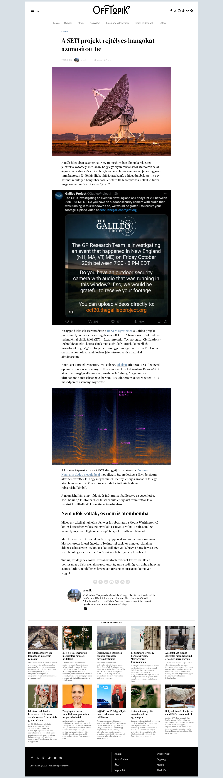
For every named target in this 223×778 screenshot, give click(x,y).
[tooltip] (171, 10)
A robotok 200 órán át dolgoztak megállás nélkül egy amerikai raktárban (178, 655)
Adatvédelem (121, 759)
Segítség (161, 759)
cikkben (122, 365)
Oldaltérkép (163, 753)
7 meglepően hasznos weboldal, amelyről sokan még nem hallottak (76, 714)
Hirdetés (161, 770)
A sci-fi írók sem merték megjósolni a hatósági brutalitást (75, 655)
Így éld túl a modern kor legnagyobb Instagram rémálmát (40, 655)
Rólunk (118, 753)
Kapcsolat (120, 770)
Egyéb (64, 32)
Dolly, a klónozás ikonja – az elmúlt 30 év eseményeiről (179, 713)
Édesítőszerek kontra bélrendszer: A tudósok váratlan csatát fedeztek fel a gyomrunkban (42, 716)
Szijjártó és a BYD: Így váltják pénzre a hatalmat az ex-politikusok (111, 714)
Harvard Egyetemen (120, 331)
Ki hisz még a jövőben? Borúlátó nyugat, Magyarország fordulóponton (142, 657)
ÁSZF (117, 764)
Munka (160, 764)
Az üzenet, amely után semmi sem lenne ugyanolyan (142, 714)
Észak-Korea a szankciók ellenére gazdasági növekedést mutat (109, 655)
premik (83, 60)
